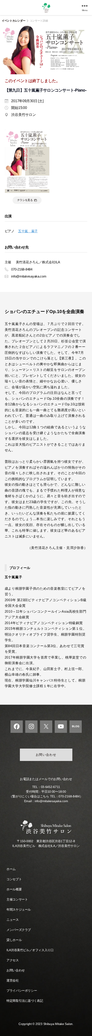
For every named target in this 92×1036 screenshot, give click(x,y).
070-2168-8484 (69, 796)
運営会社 (12, 980)
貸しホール (14, 940)
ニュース (12, 919)
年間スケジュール (18, 909)
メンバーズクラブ (18, 930)
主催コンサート (17, 899)
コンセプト (14, 879)
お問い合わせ (46, 754)
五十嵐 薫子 (28, 231)
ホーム (11, 869)
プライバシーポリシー (21, 990)
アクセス (12, 960)
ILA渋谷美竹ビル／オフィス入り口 (29, 950)
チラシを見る (25, 200)
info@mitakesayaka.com (51, 801)
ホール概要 (14, 889)
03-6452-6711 (50, 787)
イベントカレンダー (13, 20)
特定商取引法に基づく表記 (24, 1000)
